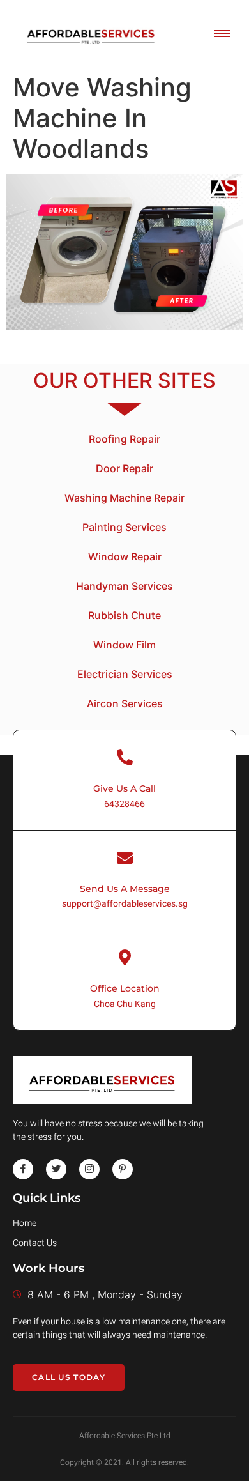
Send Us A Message (125, 888)
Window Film (124, 644)
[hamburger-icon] (221, 33)
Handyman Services (124, 585)
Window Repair (125, 556)
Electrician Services (124, 674)
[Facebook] (23, 1169)
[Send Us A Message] (125, 858)
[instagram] (89, 1169)
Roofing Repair (124, 439)
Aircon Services (125, 703)
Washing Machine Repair (124, 497)
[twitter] (56, 1169)
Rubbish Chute (124, 615)
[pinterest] (122, 1169)
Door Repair (124, 468)
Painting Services (124, 527)
